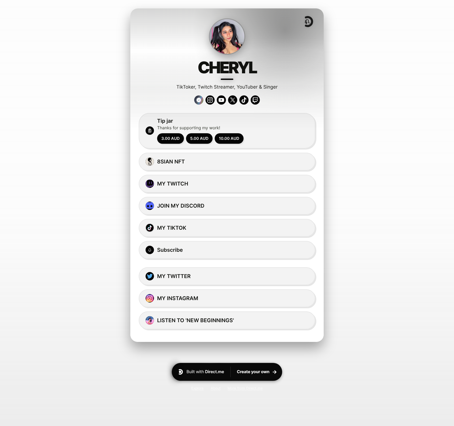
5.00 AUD (199, 138)
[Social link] (210, 100)
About (216, 388)
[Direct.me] (308, 21)
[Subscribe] (227, 250)
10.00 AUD (229, 138)
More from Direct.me (245, 388)
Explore (197, 388)
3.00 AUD (170, 138)
